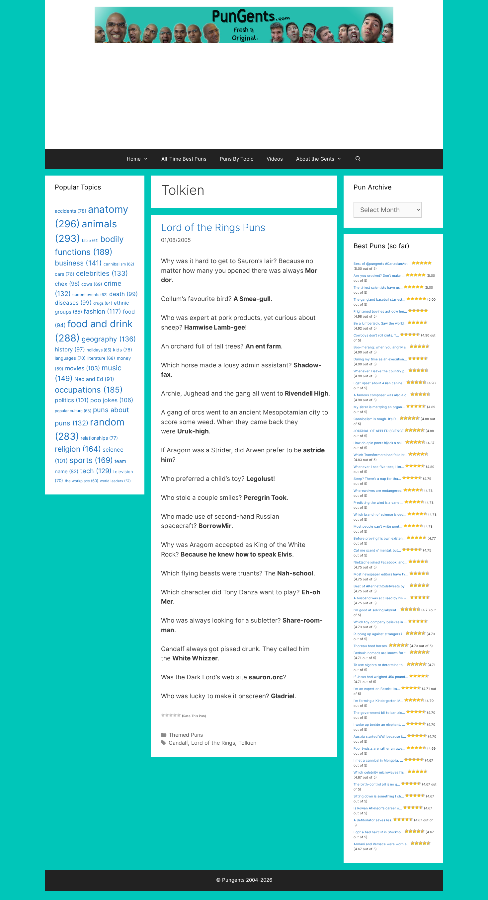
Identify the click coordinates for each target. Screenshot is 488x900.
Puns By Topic (236, 159)
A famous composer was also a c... (381, 395)
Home (134, 159)
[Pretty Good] (175, 715)
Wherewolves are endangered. (378, 490)
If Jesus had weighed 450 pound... (381, 677)
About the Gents (315, 159)
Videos (275, 159)
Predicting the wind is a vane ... (378, 502)
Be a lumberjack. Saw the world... (380, 323)
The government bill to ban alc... (379, 712)
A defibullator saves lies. (373, 820)
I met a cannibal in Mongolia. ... (378, 760)
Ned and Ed (94, 379)
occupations (89, 390)
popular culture (73, 410)
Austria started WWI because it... (380, 736)
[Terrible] (163, 715)
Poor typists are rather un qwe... (379, 748)
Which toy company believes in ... (380, 622)
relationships (99, 438)
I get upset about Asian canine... (379, 383)
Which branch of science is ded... (380, 514)
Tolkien (247, 742)
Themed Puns (186, 734)
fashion (102, 311)
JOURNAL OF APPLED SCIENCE (379, 431)
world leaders (115, 481)
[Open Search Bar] (358, 159)
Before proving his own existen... (380, 538)
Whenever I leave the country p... (380, 371)
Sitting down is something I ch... (379, 796)
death (123, 294)
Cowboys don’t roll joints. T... (376, 335)
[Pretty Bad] (167, 715)
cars (64, 274)
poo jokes (111, 400)
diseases (73, 302)
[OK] (171, 715)
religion (78, 448)
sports (91, 460)
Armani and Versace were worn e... (382, 844)
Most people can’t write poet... (378, 526)
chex (67, 283)
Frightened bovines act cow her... (380, 311)
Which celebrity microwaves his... (380, 772)
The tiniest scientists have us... (378, 287)
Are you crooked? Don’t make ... (379, 275)
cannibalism (119, 264)
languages (70, 358)
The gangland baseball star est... (379, 299)
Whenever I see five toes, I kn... (379, 467)
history (70, 349)
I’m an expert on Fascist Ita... (377, 689)
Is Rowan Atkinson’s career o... (378, 808)
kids (122, 349)
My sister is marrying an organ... (379, 407)
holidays (99, 349)
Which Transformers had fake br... (380, 455)
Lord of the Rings (213, 742)
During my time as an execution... (380, 359)
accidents (70, 211)
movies (82, 368)
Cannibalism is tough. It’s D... (376, 419)
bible (90, 240)
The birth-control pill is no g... (377, 784)
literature (101, 358)
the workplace (81, 481)
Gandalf (178, 742)
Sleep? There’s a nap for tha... (377, 479)
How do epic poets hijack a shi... (379, 443)
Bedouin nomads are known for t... (381, 653)
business (78, 263)
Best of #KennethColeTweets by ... (381, 586)
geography (109, 339)
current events (90, 294)
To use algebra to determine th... (380, 665)
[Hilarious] (179, 715)
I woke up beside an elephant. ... (379, 724)
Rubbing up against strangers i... (379, 634)
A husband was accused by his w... (381, 598)
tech (96, 471)
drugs (102, 303)
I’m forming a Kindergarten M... (378, 701)
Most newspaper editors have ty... (381, 574)
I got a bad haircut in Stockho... (379, 832)
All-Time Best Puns (183, 159)
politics (72, 400)
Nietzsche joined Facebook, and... (380, 562)
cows (91, 284)
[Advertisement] (244, 99)
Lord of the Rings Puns (213, 227)
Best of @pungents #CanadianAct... (382, 263)
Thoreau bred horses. (371, 646)
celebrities (102, 273)
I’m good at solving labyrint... (376, 610)
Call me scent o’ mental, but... (377, 550)
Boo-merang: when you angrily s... (381, 347)
